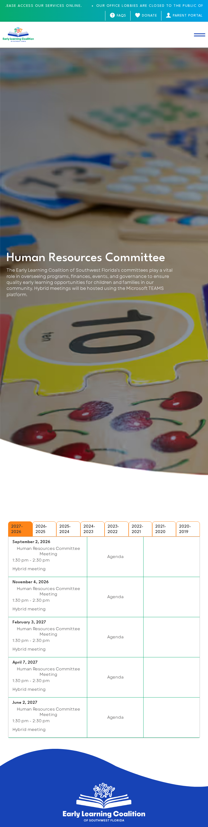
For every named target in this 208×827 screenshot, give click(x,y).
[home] (18, 34)
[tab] (20, 529)
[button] (199, 34)
